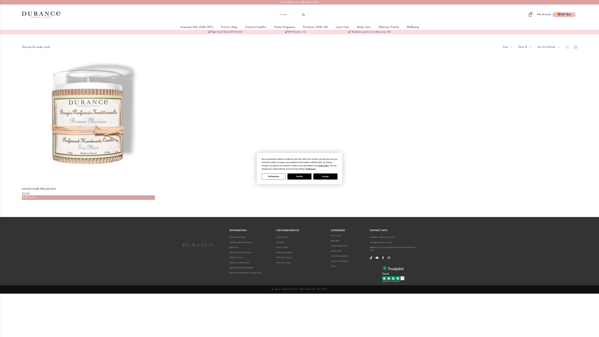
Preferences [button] (311, 169)
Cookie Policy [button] (323, 166)
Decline (299, 176)
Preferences (273, 176)
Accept (325, 176)
